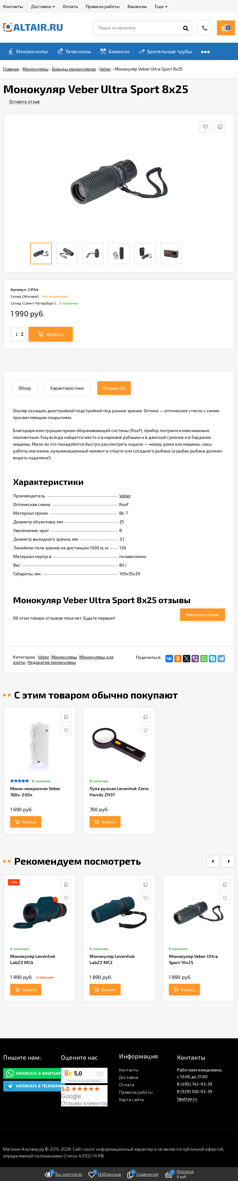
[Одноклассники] (178, 658)
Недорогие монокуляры (52, 662)
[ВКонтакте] (169, 658)
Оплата (126, 1084)
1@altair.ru (187, 1098)
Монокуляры (64, 657)
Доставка (128, 1077)
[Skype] (212, 658)
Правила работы (136, 1092)
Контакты (129, 1069)
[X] (186, 658)
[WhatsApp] (204, 658)
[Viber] (195, 658)
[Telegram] (221, 658)
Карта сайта (131, 1099)
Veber (125, 495)
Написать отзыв (202, 614)
